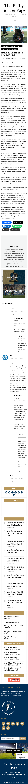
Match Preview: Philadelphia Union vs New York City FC (15, 593)
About (3, 775)
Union (19, 46)
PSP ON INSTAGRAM (14, 751)
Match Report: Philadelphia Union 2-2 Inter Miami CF (15, 542)
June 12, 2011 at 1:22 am (16, 311)
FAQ (23, 772)
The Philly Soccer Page (14, 7)
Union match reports (9, 49)
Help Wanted (19, 775)
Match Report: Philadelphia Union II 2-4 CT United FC (13, 626)
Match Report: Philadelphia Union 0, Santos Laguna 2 (15, 568)
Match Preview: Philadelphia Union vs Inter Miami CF (15, 584)
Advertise (17, 772)
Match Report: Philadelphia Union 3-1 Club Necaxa (15, 576)
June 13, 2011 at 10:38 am (16, 478)
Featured (5, 46)
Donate (6, 772)
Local (13, 46)
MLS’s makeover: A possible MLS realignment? (11, 617)
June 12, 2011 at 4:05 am (16, 358)
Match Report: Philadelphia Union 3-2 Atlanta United (15, 523)
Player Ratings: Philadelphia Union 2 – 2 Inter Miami (13, 637)
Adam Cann (10, 58)
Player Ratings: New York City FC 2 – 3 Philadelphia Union (15, 602)
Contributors (10, 775)
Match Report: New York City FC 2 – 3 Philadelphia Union (15, 533)
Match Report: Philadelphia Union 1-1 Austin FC (15, 559)
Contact (11, 772)
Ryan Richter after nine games (11, 622)
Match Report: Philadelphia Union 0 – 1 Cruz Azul (15, 551)
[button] (14, 20)
